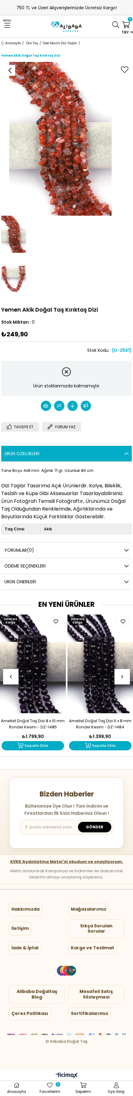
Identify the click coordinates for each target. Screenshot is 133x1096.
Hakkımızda (25, 909)
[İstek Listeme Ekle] (46, 405)
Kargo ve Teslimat (92, 948)
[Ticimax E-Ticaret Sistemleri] (67, 1075)
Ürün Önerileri (20, 582)
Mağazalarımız (88, 909)
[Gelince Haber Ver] (85, 405)
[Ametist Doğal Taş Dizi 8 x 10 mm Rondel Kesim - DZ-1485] (33, 664)
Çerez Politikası (29, 1013)
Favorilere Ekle (56, 621)
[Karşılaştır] (59, 405)
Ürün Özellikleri (21, 454)
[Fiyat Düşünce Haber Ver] (72, 405)
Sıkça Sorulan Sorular (96, 928)
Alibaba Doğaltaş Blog (37, 994)
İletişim (20, 928)
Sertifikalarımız (89, 1013)
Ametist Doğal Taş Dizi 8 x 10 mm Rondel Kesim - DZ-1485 (33, 724)
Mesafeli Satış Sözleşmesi (96, 994)
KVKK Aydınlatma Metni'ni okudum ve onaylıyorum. (66, 862)
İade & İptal (24, 948)
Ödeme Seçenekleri (24, 566)
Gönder (94, 827)
